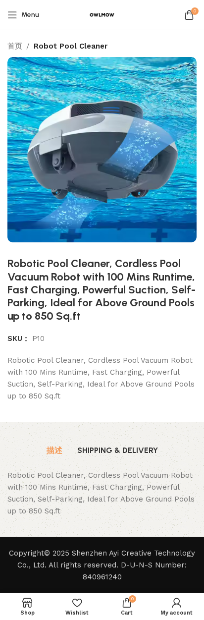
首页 (14, 46)
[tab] (54, 450)
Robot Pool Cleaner (70, 46)
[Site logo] (102, 14)
